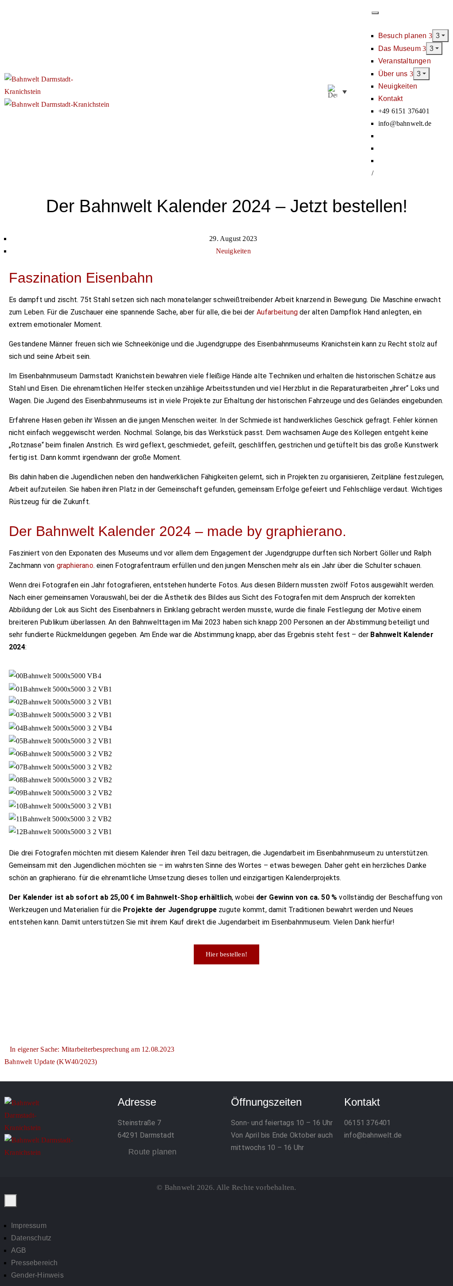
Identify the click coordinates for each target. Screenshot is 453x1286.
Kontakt (390, 98)
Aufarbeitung (277, 312)
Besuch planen (403, 35)
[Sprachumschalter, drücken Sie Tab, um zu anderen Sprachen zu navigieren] (337, 91)
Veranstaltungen (404, 61)
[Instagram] (377, 1153)
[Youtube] (399, 1153)
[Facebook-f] (355, 1153)
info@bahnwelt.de (373, 1135)
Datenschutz (31, 1238)
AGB (19, 1250)
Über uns (394, 74)
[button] (362, 92)
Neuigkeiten (397, 86)
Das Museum (400, 48)
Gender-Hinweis (37, 1275)
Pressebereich (34, 1263)
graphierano (75, 565)
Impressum (28, 1225)
